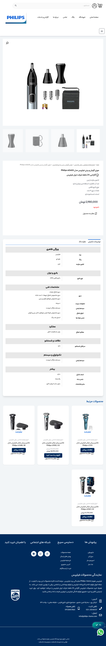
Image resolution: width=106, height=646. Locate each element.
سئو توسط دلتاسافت (45, 642)
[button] (98, 625)
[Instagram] (47, 553)
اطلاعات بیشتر (87, 450)
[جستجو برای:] (52, 5)
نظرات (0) (82, 242)
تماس (65, 17)
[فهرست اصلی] (102, 31)
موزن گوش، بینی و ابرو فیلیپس (62, 165)
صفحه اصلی (94, 17)
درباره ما (56, 17)
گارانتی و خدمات (43, 17)
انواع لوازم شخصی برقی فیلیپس (84, 165)
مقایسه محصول (88, 213)
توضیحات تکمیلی (94, 242)
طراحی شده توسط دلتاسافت (59, 642)
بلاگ (73, 17)
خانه (97, 165)
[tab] (94, 242)
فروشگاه (82, 17)
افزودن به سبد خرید (53, 455)
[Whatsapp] (40, 553)
